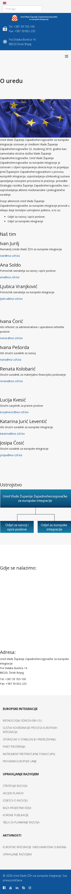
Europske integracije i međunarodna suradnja (34, 847)
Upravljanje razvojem (17, 854)
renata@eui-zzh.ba (11, 381)
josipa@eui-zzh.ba (11, 455)
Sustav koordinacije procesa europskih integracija (30, 730)
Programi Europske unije (20, 761)
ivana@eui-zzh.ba (10, 359)
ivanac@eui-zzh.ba (11, 338)
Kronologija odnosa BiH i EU (22, 720)
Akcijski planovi (13, 793)
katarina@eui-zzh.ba (12, 433)
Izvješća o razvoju (15, 800)
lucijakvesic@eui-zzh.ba (14, 412)
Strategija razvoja (15, 786)
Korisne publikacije (16, 815)
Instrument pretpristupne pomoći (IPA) (29, 754)
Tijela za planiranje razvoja (21, 822)
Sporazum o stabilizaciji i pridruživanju (29, 739)
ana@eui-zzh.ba (9, 277)
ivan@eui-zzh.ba (10, 255)
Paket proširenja (14, 746)
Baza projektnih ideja (17, 808)
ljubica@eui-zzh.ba (11, 298)
